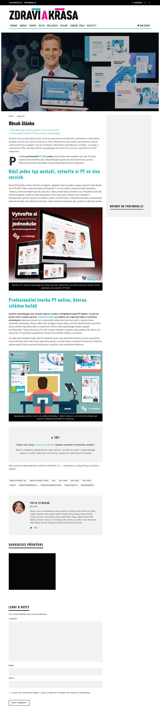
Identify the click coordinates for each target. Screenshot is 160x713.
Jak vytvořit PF (18, 480)
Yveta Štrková (67, 81)
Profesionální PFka (51, 485)
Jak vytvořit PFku (39, 480)
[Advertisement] (129, 156)
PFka (13, 485)
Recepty (91, 25)
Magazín (78, 81)
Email (12, 678)
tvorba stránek (44, 444)
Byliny (64, 25)
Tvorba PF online (46, 317)
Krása (23, 25)
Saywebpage (88, 485)
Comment (13, 619)
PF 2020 (42, 156)
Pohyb (32, 25)
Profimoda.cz (30, 2)
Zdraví (14, 25)
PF (54, 480)
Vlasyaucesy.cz (16, 2)
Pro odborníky (87, 81)
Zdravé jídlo (77, 25)
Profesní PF (71, 485)
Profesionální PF (29, 485)
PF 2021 (75, 480)
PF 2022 (87, 480)
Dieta (42, 25)
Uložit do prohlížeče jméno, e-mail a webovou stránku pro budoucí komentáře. (51, 693)
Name (11, 665)
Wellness (52, 25)
